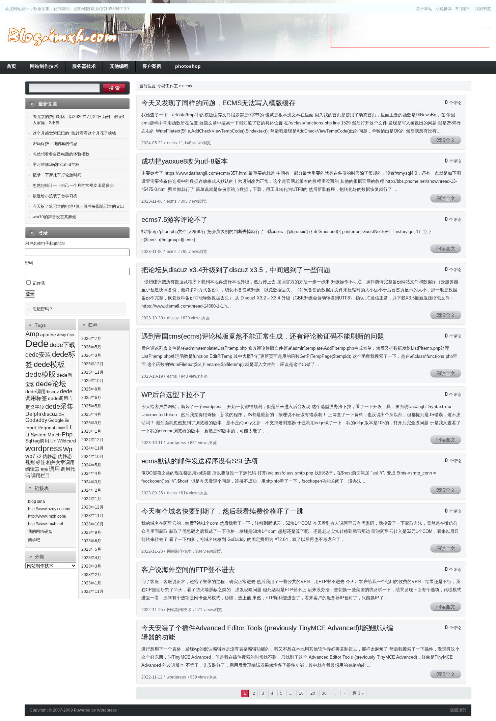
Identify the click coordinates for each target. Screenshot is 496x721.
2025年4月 (91, 414)
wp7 (30, 456)
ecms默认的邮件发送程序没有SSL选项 (199, 461)
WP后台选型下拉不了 (173, 394)
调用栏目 (40, 475)
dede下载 (62, 345)
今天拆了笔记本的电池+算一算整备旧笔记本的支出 (78, 206)
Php (67, 434)
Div (61, 414)
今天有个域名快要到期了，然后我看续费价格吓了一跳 (222, 511)
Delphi (33, 414)
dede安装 (38, 354)
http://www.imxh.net (45, 523)
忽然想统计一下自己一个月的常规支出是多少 (73, 185)
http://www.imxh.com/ (47, 516)
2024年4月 (91, 473)
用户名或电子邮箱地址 (45, 243)
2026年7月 (91, 338)
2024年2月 (91, 490)
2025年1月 (91, 431)
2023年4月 (91, 557)
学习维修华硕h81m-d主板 (56, 164)
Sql (28, 440)
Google (56, 420)
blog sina (36, 501)
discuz (173, 318)
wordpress (176, 442)
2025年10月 (92, 380)
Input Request (40, 427)
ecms (187, 86)
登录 (30, 293)
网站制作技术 (179, 551)
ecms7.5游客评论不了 (174, 219)
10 (301, 693)
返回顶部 (458, 710)
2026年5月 (91, 347)
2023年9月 (91, 532)
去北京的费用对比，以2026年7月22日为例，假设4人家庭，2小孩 (79, 119)
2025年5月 (91, 406)
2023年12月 (92, 507)
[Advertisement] (410, 37)
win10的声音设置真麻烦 (54, 216)
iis (67, 420)
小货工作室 (62, 37)
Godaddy (36, 420)
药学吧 (34, 540)
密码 (29, 262)
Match (54, 434)
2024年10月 (92, 456)
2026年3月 (91, 355)
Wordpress (107, 710)
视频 (44, 469)
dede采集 (59, 406)
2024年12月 (92, 439)
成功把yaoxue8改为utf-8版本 (184, 161)
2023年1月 (91, 583)
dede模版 (40, 374)
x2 (39, 456)
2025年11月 (92, 372)
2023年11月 (92, 515)
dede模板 (49, 364)
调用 (54, 469)
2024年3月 (91, 482)
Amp (32, 334)
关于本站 (424, 8)
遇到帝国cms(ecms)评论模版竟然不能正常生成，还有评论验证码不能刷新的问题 (262, 336)
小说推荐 (444, 8)
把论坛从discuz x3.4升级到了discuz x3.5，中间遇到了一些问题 (235, 269)
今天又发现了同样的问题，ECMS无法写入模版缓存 (218, 103)
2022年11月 (92, 591)
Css (70, 335)
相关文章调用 (60, 462)
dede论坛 (51, 383)
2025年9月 (91, 389)
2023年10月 (92, 524)
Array (61, 335)
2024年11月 (92, 448)
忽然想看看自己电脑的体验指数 (61, 154)
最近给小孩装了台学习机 (55, 196)
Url (53, 440)
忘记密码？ (43, 309)
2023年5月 (91, 549)
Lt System (36, 434)
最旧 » (358, 693)
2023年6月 (91, 541)
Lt (69, 427)
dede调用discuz (42, 391)
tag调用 (41, 440)
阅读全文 (445, 140)
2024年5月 (91, 465)
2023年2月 (91, 574)
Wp (67, 449)
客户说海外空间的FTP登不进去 (188, 569)
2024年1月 (91, 498)
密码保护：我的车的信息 (55, 143)
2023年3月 (91, 566)
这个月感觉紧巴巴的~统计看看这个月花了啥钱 (74, 133)
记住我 (39, 283)
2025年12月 (92, 364)
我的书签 (483, 8)
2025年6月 (91, 397)
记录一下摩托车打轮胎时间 (57, 175)
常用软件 (463, 8)
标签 (40, 462)
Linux (60, 428)
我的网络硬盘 (40, 531)
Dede (37, 343)
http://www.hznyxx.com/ (49, 509)
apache (48, 334)
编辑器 (32, 469)
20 (312, 693)
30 (324, 693)
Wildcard (66, 440)
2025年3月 (91, 423)
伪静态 (50, 456)
